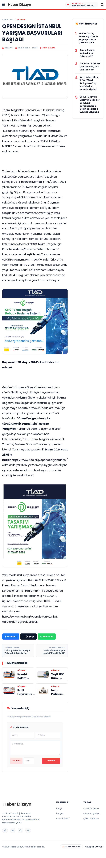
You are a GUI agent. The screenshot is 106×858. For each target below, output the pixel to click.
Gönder (51, 760)
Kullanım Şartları (91, 813)
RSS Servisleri (62, 818)
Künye (59, 808)
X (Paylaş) (29, 636)
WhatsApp (48, 636)
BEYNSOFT (98, 846)
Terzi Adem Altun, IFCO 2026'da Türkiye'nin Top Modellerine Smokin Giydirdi (89, 83)
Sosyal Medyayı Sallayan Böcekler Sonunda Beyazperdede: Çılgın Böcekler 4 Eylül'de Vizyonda (90, 104)
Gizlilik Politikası (91, 808)
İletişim (59, 813)
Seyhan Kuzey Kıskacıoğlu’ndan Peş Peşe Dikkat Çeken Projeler (88, 38)
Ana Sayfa (8, 20)
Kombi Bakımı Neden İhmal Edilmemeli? (87, 53)
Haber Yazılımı (72, 847)
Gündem (21, 20)
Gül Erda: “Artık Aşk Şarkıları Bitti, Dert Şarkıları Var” (90, 66)
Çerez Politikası (91, 818)
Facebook (12, 636)
